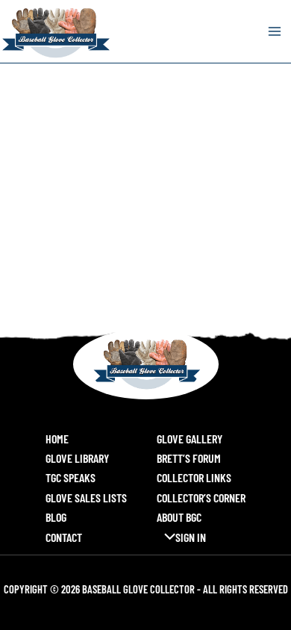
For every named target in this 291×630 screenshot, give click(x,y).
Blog (56, 517)
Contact (64, 537)
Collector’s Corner (201, 497)
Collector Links (194, 477)
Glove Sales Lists (86, 497)
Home (57, 438)
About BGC (179, 517)
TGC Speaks (71, 477)
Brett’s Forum (189, 458)
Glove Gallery (189, 438)
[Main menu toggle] (274, 31)
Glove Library (77, 458)
